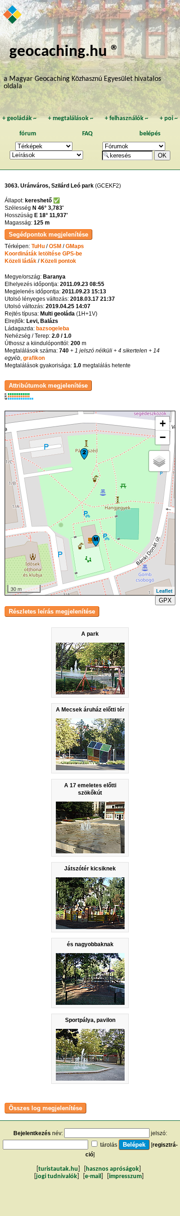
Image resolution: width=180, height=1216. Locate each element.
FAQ (87, 134)
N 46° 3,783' (48, 208)
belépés (150, 134)
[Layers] (159, 461)
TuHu (38, 246)
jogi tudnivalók (56, 1176)
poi (168, 119)
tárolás (108, 1145)
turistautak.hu (58, 1169)
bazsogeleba (52, 328)
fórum (27, 134)
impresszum (125, 1176)
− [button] (163, 437)
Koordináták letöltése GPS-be (43, 253)
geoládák (19, 119)
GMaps (75, 246)
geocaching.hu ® (64, 52)
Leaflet (164, 590)
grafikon (34, 358)
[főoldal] (13, 15)
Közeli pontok (58, 261)
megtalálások (71, 119)
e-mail (93, 1176)
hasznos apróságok (112, 1169)
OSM (55, 246)
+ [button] (163, 423)
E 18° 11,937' (51, 215)
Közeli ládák (20, 261)
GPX (165, 600)
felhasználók (126, 119)
